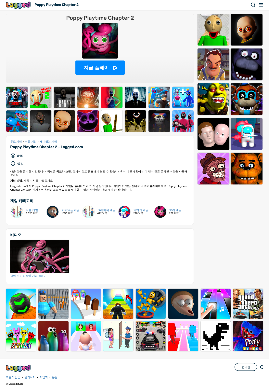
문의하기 (29, 377)
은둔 (55, 377)
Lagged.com (19, 368)
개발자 (44, 377)
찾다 (253, 5)
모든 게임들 (13, 377)
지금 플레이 (96, 67)
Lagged (19, 5)
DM (262, 367)
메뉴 (261, 5)
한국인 (246, 367)
